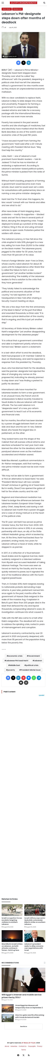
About (7, 1046)
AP (5, 27)
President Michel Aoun (31, 670)
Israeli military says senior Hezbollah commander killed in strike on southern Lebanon (34, 921)
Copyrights (32, 1046)
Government (34, 656)
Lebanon (38, 660)
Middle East (17, 9)
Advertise (13, 1046)
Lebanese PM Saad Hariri (17, 660)
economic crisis (15, 656)
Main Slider (7, 9)
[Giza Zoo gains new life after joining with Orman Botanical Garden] (8, 1018)
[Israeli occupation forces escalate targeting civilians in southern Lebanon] (12, 910)
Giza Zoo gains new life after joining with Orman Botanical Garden (29, 1016)
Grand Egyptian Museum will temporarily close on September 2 (29, 1006)
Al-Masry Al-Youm (29, 1043)
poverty (11, 670)
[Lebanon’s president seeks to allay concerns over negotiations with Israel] (34, 936)
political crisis (32, 665)
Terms (23, 1050)
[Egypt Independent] (23, 3)
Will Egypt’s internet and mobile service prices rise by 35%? (21, 996)
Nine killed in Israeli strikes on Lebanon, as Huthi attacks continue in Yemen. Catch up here (12, 947)
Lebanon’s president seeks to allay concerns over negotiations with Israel (33, 947)
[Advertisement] (23, 797)
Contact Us (22, 1046)
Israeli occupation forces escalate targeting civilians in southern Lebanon (12, 921)
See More (23, 1026)
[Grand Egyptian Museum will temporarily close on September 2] (8, 1008)
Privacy (39, 1046)
